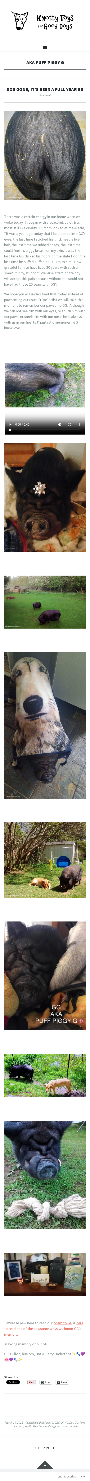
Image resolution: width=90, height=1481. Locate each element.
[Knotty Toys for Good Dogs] (45, 21)
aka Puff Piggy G (43, 1422)
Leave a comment (68, 1426)
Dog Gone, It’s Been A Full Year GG (45, 89)
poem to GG (62, 1323)
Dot (71, 1422)
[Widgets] (45, 1464)
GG (76, 1422)
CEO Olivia (61, 1422)
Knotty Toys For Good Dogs (40, 1426)
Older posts (45, 1448)
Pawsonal (45, 95)
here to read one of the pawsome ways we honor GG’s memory (43, 1329)
